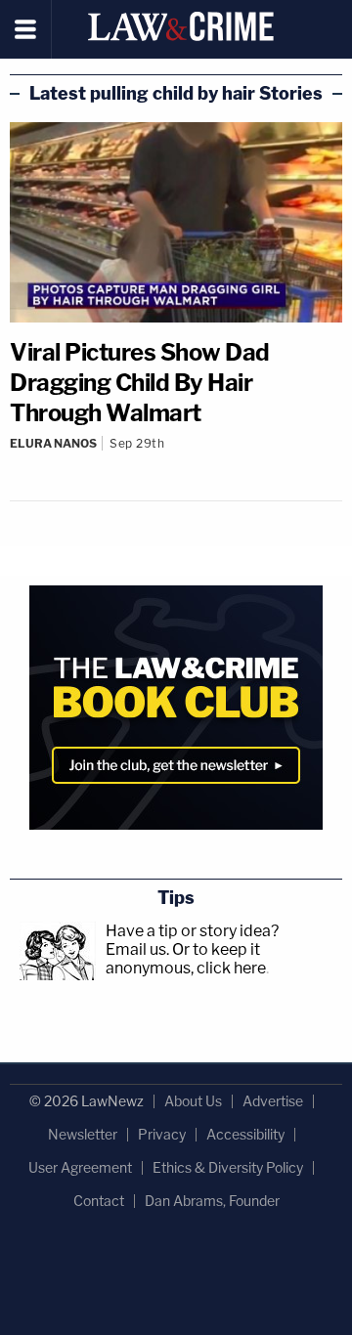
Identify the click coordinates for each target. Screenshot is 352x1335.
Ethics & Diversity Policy (228, 1167)
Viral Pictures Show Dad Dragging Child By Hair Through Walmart (140, 382)
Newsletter (82, 1134)
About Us (193, 1101)
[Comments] (176, 459)
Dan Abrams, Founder (212, 1200)
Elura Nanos (53, 443)
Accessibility (245, 1134)
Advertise (272, 1101)
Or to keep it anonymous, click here (186, 958)
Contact (98, 1200)
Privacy (162, 1134)
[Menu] (26, 29)
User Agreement (80, 1167)
